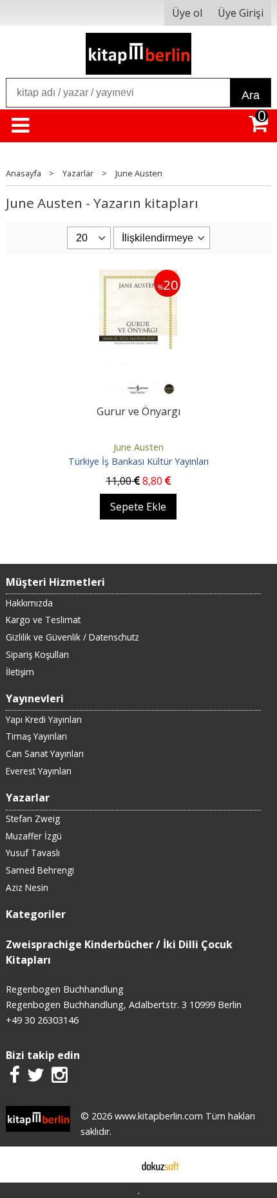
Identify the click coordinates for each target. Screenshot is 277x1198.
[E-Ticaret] (160, 1164)
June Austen (138, 447)
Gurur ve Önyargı (138, 411)
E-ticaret (118, 1164)
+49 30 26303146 (42, 1020)
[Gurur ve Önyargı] (138, 277)
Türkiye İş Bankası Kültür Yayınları (138, 461)
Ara (251, 95)
